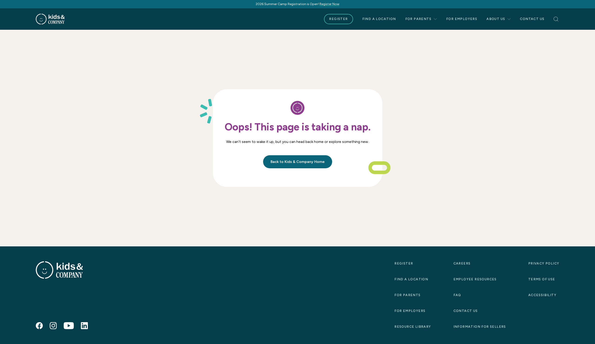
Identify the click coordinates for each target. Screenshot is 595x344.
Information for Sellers (479, 327)
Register (338, 19)
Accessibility (542, 295)
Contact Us (532, 19)
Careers (462, 263)
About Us (495, 19)
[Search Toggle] (556, 19)
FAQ (457, 295)
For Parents (418, 19)
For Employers (461, 19)
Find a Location (379, 19)
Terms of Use (541, 279)
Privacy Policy (543, 263)
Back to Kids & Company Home (298, 161)
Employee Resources (475, 279)
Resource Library (412, 327)
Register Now (329, 4)
